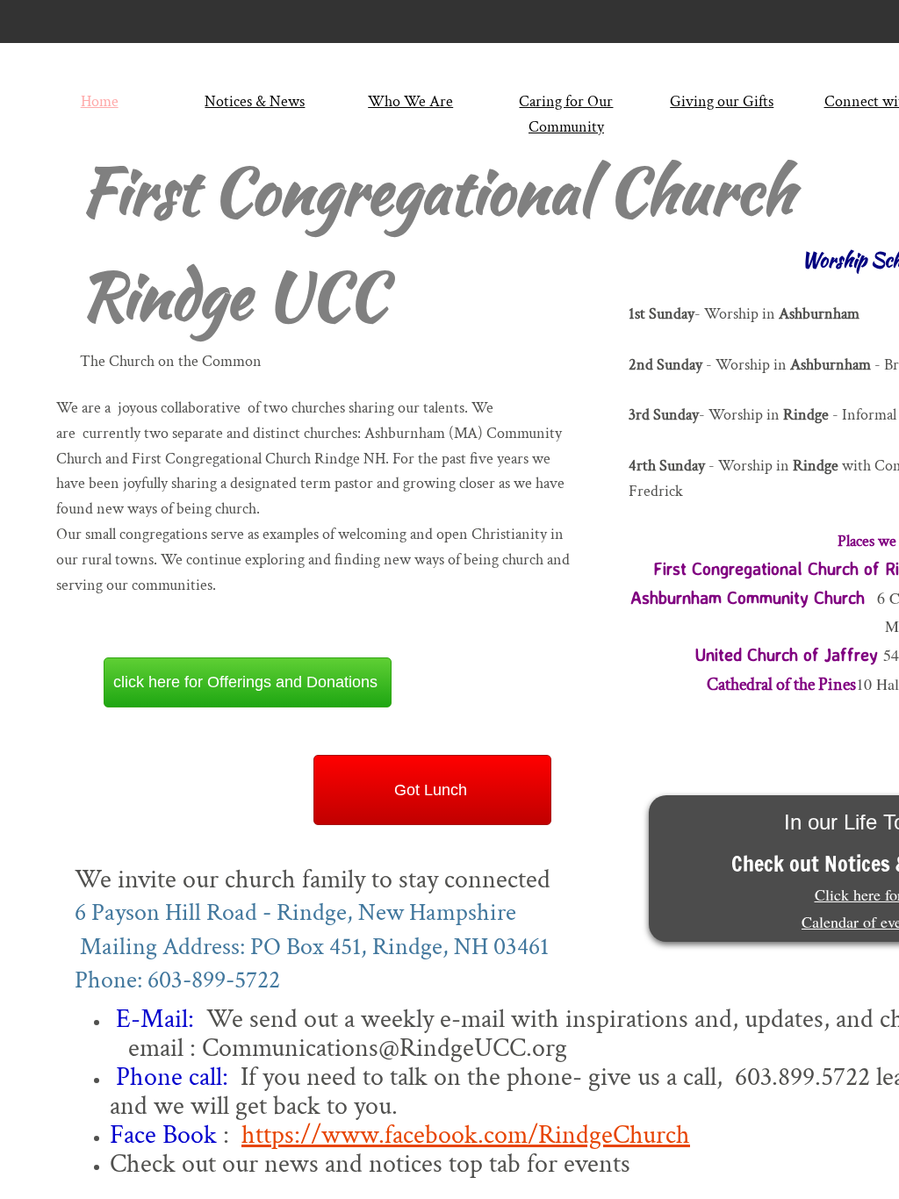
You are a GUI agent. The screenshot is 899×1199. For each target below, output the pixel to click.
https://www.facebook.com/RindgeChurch (465, 1135)
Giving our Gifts (721, 101)
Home (100, 101)
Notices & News (255, 101)
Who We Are (410, 101)
